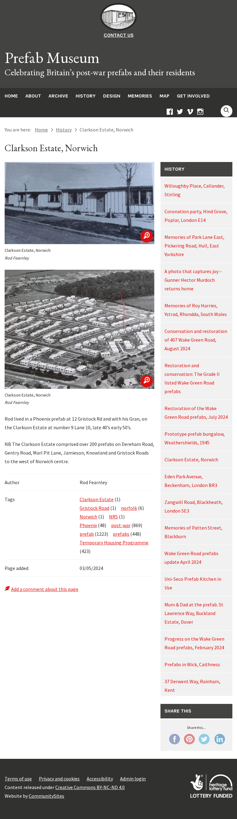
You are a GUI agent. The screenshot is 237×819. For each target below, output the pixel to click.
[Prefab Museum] (118, 29)
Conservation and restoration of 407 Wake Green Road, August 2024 (195, 339)
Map (164, 96)
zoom (146, 236)
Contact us (119, 35)
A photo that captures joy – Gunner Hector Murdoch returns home (193, 280)
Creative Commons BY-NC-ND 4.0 (90, 787)
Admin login (133, 778)
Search (226, 111)
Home (11, 96)
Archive (58, 96)
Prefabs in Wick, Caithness (192, 664)
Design (111, 96)
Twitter (180, 113)
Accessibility (100, 778)
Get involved (193, 96)
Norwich (88, 516)
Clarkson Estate (97, 499)
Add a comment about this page (44, 589)
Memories (140, 96)
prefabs (121, 534)
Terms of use (18, 778)
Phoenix (88, 525)
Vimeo (190, 113)
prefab (87, 534)
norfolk (129, 508)
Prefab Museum (52, 57)
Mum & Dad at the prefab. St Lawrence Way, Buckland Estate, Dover (193, 613)
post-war (121, 525)
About (33, 96)
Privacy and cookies (59, 778)
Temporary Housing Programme (114, 542)
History (86, 96)
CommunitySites (46, 796)
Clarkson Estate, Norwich (191, 459)
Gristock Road (94, 508)
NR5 (113, 516)
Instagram (200, 113)
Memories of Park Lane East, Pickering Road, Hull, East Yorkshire (194, 245)
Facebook (170, 113)
